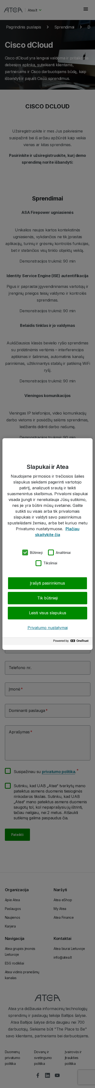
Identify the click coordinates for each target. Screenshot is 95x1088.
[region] (47, 544)
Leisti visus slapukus (47, 613)
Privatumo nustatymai (48, 627)
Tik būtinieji (47, 598)
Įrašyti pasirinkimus (47, 583)
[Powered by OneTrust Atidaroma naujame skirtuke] (71, 642)
